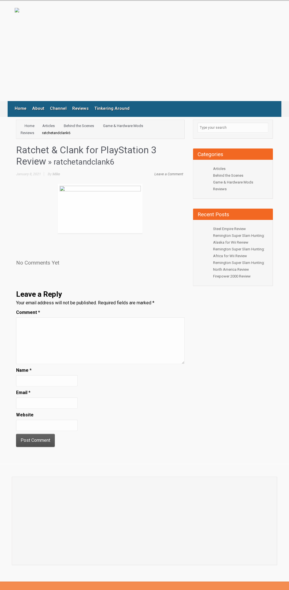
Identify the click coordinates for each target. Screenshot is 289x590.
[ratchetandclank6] (100, 208)
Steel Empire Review (229, 229)
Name (24, 370)
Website (25, 415)
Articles (48, 126)
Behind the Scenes (79, 126)
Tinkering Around (112, 108)
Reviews (80, 108)
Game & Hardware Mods (123, 126)
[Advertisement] (132, 54)
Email (23, 392)
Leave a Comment (168, 174)
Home (21, 108)
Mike (56, 174)
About (38, 108)
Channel (58, 108)
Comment (28, 312)
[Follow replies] (65, 261)
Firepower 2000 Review (232, 276)
